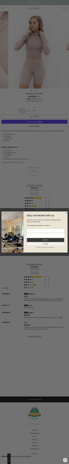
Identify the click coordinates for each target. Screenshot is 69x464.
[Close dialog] (66, 212)
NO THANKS (45, 243)
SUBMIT (45, 240)
